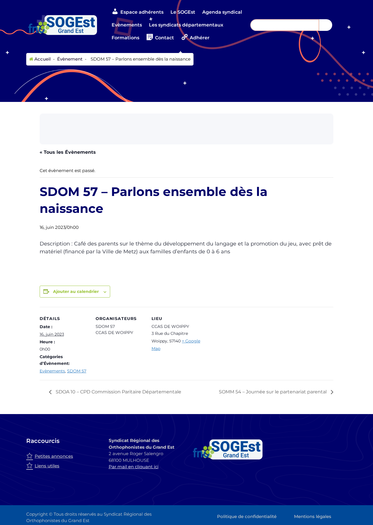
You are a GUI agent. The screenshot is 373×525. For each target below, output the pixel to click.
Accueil (42, 59)
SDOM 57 (76, 371)
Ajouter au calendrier (76, 291)
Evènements (127, 25)
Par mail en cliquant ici (134, 466)
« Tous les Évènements (68, 152)
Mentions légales (312, 516)
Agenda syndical (222, 12)
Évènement (69, 59)
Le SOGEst (182, 12)
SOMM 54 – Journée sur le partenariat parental (273, 392)
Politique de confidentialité (247, 516)
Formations (125, 37)
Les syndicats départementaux (186, 25)
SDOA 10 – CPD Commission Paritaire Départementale (117, 392)
